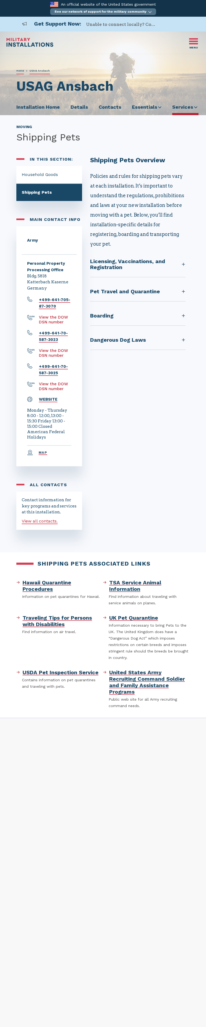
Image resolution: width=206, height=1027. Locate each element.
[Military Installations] (29, 45)
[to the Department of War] (54, 4)
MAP (43, 452)
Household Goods (40, 174)
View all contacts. (40, 521)
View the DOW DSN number (53, 319)
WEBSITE (48, 399)
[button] (103, 11)
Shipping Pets (37, 192)
